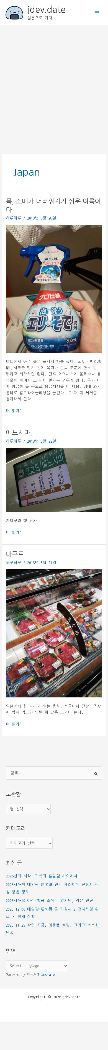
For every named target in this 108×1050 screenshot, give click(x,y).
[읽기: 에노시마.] (54, 480)
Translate (46, 975)
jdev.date (46, 9)
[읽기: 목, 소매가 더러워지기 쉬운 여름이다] (54, 289)
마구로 (15, 554)
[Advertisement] (54, 82)
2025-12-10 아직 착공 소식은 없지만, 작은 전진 (49, 901)
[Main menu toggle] (97, 12)
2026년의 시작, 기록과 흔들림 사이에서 (42, 876)
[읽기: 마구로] (54, 633)
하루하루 (13, 218)
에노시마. (19, 433)
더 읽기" (13, 411)
